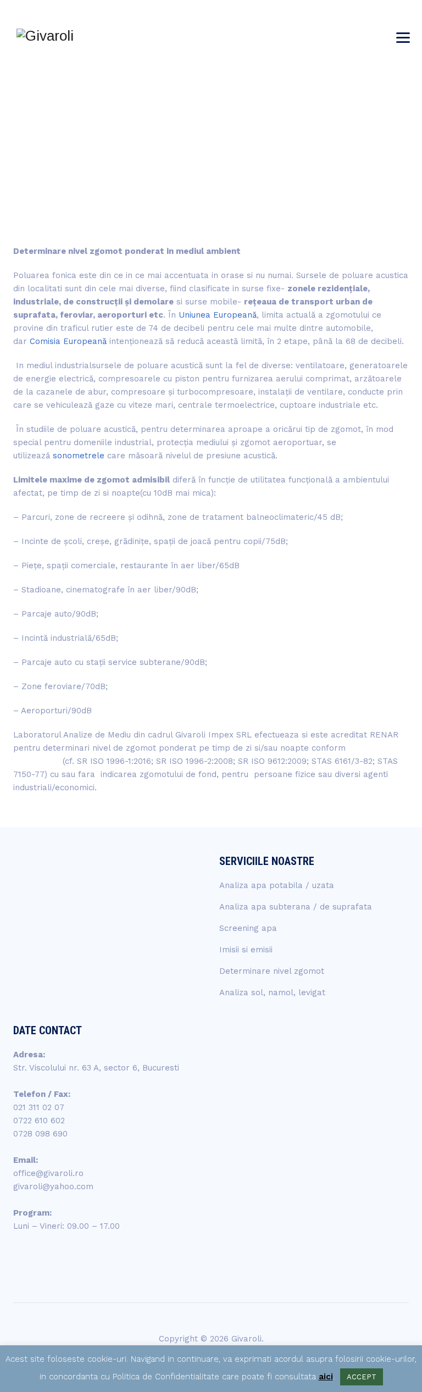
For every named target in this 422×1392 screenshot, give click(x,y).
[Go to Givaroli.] (316, 133)
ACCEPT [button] (361, 1377)
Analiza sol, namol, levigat (272, 992)
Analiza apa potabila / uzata (276, 885)
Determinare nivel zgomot (271, 971)
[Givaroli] (45, 35)
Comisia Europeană (68, 341)
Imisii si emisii (246, 950)
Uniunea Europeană (218, 315)
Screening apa (248, 928)
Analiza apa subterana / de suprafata (295, 907)
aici (326, 1377)
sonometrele (78, 456)
